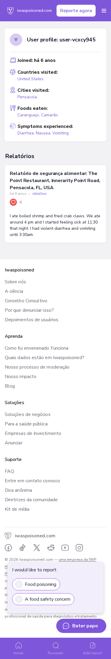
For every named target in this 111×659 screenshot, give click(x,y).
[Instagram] (79, 547)
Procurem (56, 653)
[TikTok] (22, 547)
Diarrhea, (26, 133)
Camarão (49, 115)
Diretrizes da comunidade (31, 499)
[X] (36, 547)
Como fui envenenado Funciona (36, 348)
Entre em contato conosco (32, 481)
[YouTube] (65, 547)
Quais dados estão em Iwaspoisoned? (44, 357)
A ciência (14, 291)
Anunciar (13, 443)
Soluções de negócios (28, 414)
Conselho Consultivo (26, 301)
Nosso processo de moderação (37, 367)
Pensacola (27, 97)
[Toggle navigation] (104, 11)
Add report (92, 653)
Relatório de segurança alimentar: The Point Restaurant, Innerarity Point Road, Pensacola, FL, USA (55, 180)
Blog (10, 386)
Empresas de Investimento (33, 433)
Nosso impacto (20, 376)
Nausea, (44, 133)
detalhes (39, 193)
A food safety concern (47, 599)
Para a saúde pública (26, 424)
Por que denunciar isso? (29, 310)
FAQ (9, 471)
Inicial (19, 653)
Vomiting (60, 133)
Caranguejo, (29, 115)
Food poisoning (40, 584)
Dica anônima (18, 490)
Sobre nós (15, 282)
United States (30, 79)
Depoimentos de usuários (31, 319)
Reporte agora (76, 10)
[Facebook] (8, 547)
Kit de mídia (17, 509)
